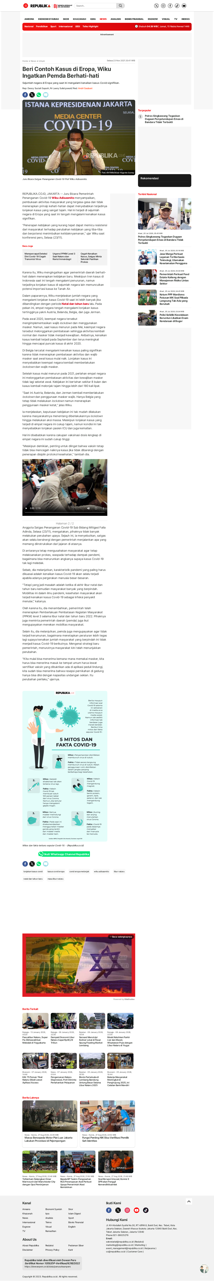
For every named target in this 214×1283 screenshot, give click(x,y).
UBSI (77, 26)
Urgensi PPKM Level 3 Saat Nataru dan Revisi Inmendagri (64, 256)
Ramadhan (50, 1231)
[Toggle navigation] (25, 5)
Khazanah (27, 1213)
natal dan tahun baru (33, 879)
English (72, 1226)
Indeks (186, 19)
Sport (53, 26)
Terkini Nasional (147, 194)
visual (166, 19)
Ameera (26, 1209)
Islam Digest (74, 1213)
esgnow (153, 19)
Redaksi (49, 1245)
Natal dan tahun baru (75, 303)
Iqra (47, 1213)
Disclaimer (27, 1249)
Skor (70, 1209)
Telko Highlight (90, 26)
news (103, 19)
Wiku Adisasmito (63, 197)
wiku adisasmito (101, 871)
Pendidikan (42, 26)
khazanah (79, 19)
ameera (29, 19)
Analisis (49, 1218)
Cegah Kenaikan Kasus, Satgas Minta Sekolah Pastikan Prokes (91, 257)
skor (66, 19)
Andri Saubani (85, 88)
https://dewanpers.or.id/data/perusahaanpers (48, 1266)
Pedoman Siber (76, 1245)
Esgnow (26, 1226)
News (33, 61)
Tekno (48, 1222)
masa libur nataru (55, 879)
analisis (116, 19)
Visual (48, 1226)
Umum (42, 61)
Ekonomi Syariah (48, 19)
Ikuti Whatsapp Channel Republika (66, 854)
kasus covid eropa (56, 871)
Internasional (66, 26)
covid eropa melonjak (79, 871)
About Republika (30, 1245)
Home (25, 61)
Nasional (29, 26)
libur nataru (119, 871)
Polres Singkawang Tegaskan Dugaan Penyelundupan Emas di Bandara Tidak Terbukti (164, 119)
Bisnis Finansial (134, 19)
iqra (93, 19)
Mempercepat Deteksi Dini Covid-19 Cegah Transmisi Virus (36, 256)
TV (175, 19)
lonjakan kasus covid (33, 871)
